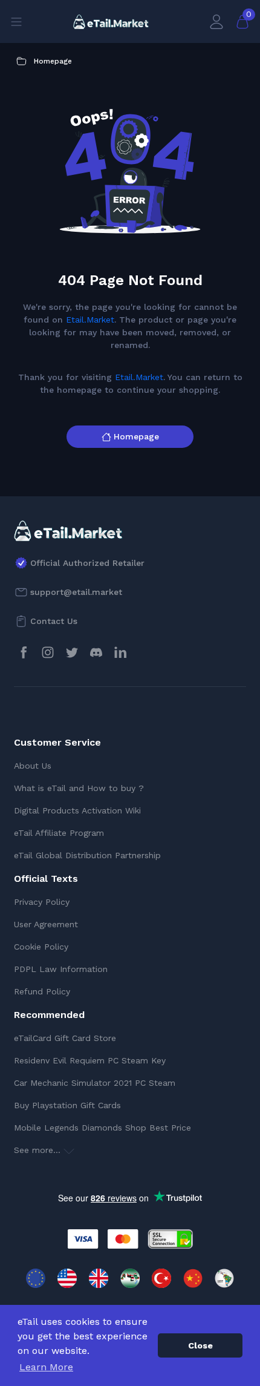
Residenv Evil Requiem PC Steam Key (90, 1060)
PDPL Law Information (61, 969)
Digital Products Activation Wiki (77, 810)
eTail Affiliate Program (59, 833)
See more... (38, 1150)
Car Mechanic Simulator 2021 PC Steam (94, 1083)
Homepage (136, 436)
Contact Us (53, 621)
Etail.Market (90, 319)
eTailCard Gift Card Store (65, 1038)
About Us (32, 765)
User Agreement (46, 924)
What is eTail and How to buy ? (79, 788)
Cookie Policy (41, 946)
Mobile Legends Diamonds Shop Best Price (102, 1127)
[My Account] (216, 21)
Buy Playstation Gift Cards (67, 1105)
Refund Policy (42, 991)
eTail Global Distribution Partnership (87, 855)
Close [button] (200, 1345)
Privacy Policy (42, 902)
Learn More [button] (46, 1367)
